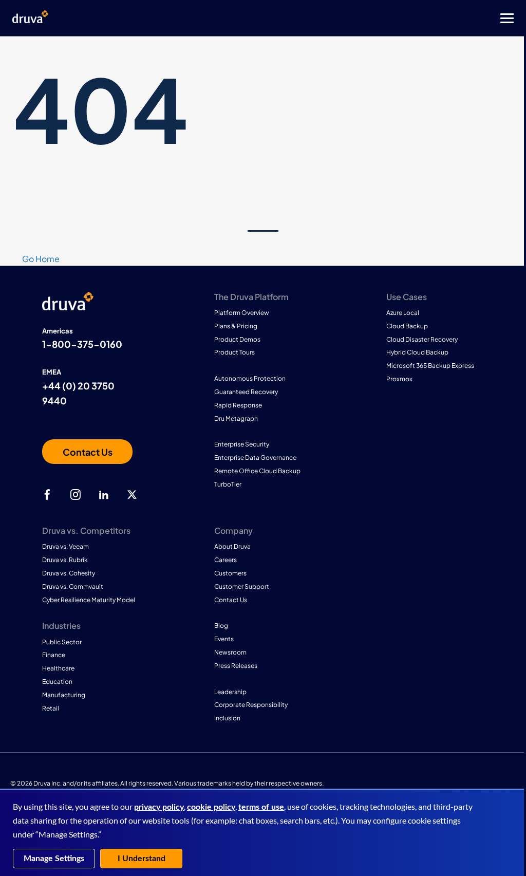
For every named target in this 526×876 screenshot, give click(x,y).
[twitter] (132, 495)
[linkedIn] (104, 495)
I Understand (141, 858)
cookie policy (211, 807)
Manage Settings (54, 858)
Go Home (41, 258)
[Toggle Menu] (304, 18)
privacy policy (159, 807)
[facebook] (47, 495)
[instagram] (75, 495)
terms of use (261, 807)
